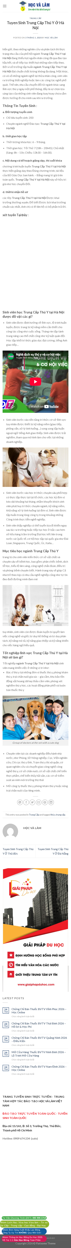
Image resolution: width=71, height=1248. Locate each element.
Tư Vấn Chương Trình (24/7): (24, 1218)
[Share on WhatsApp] (20, 802)
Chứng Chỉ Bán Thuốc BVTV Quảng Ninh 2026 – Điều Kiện (39, 1039)
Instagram (48, 1238)
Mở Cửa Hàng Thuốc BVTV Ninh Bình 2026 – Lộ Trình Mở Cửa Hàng (39, 1053)
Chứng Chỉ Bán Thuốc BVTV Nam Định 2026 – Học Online (39, 1068)
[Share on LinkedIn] (51, 802)
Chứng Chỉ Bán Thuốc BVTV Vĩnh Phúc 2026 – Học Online (39, 1010)
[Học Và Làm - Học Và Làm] (35, 6)
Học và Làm (51, 37)
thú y (53, 814)
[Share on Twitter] (32, 802)
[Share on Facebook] (26, 802)
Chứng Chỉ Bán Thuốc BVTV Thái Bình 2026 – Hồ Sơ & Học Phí (39, 1025)
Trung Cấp (35, 18)
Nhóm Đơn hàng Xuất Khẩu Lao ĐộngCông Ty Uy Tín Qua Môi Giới (21, 1231)
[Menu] (5, 6)
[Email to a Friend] (39, 802)
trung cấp (60, 814)
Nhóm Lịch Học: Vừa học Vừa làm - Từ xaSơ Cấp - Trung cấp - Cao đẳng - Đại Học (23, 1224)
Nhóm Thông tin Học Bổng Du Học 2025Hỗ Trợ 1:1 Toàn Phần (22, 1238)
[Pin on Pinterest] (45, 802)
